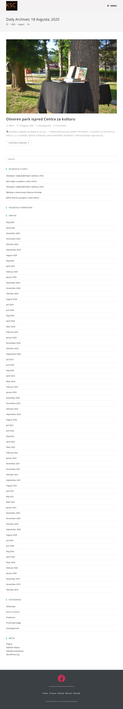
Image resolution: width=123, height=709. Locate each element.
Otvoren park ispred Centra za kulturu (40, 118)
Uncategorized (44, 125)
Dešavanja (10, 606)
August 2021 (11, 485)
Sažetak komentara (14, 651)
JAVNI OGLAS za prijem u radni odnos (22, 197)
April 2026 (10, 227)
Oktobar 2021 (12, 474)
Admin (11, 125)
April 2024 (10, 321)
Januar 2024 (11, 337)
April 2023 (10, 375)
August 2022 (11, 419)
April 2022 (10, 441)
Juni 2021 (10, 491)
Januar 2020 (11, 573)
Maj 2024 (10, 315)
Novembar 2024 (13, 288)
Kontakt (77, 693)
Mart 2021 (10, 502)
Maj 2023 (10, 370)
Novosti (68, 693)
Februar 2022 (12, 452)
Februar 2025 (12, 271)
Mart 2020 (10, 562)
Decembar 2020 (13, 513)
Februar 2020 (12, 567)
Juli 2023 (9, 359)
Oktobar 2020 (12, 524)
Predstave (10, 617)
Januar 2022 (11, 458)
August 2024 (11, 299)
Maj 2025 (10, 260)
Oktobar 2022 (12, 408)
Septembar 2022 (13, 414)
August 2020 (11, 535)
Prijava (9, 644)
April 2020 (10, 556)
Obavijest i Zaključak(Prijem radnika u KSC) (25, 175)
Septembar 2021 (13, 480)
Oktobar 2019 (12, 589)
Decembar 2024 (13, 282)
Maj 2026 (10, 222)
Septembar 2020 (13, 529)
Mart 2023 (10, 381)
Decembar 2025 (13, 233)
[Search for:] (61, 158)
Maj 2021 (10, 496)
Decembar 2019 (13, 578)
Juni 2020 (10, 545)
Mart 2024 (10, 326)
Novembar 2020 (13, 518)
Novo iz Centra (12, 611)
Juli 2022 (9, 425)
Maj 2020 (10, 551)
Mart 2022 (10, 447)
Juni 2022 (10, 430)
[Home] (7, 24)
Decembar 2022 (13, 397)
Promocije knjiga (13, 622)
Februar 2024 (12, 332)
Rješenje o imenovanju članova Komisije (24, 192)
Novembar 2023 (13, 343)
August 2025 (11, 255)
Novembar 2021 (13, 469)
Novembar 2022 (13, 403)
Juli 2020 (9, 540)
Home (45, 693)
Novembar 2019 (13, 584)
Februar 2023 (12, 386)
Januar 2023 (11, 392)
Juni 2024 (10, 310)
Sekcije (61, 693)
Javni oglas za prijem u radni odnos (21, 181)
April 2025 (10, 266)
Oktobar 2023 (12, 348)
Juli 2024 (9, 304)
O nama (53, 693)
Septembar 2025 (13, 249)
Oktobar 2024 (12, 293)
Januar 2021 (11, 507)
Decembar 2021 (13, 463)
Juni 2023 (10, 364)
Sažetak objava (13, 647)
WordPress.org (12, 654)
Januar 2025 (11, 277)
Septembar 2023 (13, 354)
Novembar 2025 (13, 238)
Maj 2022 (10, 436)
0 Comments (61, 125)
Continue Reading (18, 143)
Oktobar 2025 (12, 244)
